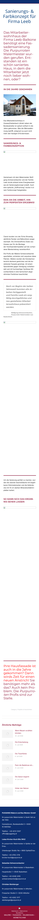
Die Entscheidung (21, 742)
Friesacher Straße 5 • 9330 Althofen (15, 893)
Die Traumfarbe (21, 754)
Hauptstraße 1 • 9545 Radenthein (14, 872)
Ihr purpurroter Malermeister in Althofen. (17, 889)
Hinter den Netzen (22, 788)
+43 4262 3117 (14, 897)
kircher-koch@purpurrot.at (12, 858)
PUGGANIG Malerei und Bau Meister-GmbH (19, 813)
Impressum (15, 911)
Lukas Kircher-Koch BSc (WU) (13, 839)
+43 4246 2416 (14, 876)
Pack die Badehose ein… (24, 765)
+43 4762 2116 (14, 855)
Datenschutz (24, 911)
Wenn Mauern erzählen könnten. (23, 732)
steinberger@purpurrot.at (11, 900)
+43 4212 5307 (15, 831)
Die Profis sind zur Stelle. (20, 694)
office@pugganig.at (9, 834)
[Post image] (7, 734)
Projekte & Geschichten (25, 709)
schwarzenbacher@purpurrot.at (14, 879)
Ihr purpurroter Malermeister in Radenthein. (18, 867)
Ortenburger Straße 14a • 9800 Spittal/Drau (18, 850)
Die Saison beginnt (22, 777)
